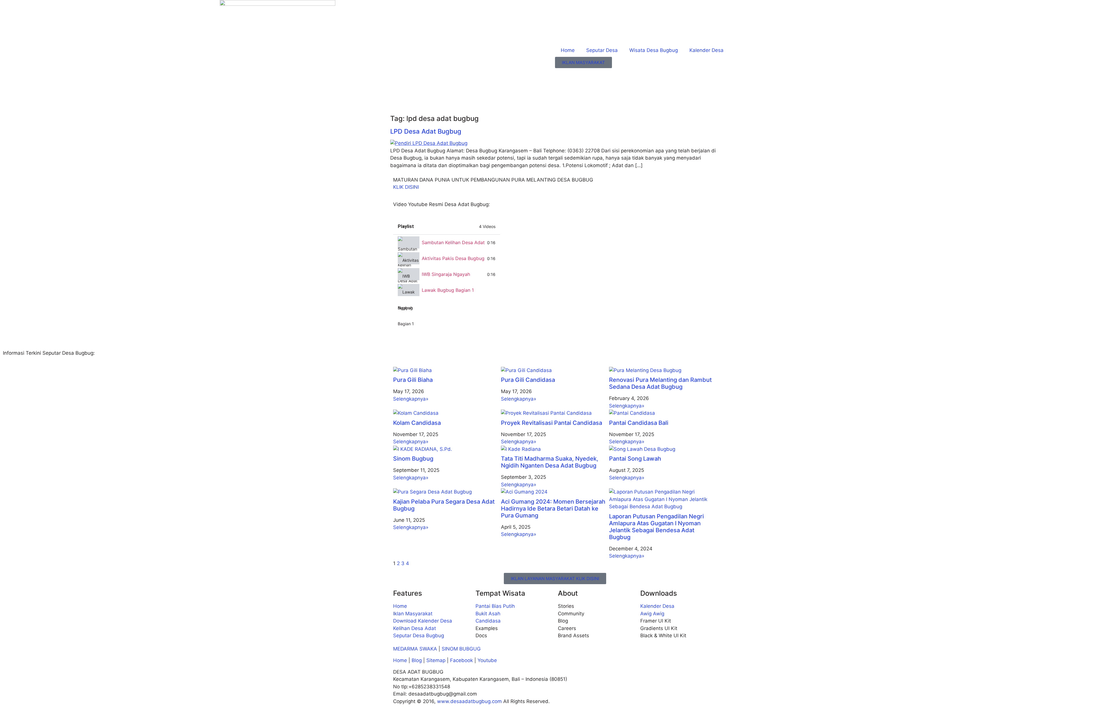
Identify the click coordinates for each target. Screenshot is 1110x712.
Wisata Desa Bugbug (653, 50)
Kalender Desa (706, 50)
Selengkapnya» (410, 399)
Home (568, 50)
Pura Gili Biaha (413, 379)
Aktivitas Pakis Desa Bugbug (453, 258)
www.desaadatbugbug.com (469, 701)
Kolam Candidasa (417, 422)
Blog (417, 660)
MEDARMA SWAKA (415, 649)
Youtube (487, 660)
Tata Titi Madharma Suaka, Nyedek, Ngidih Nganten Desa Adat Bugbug (549, 462)
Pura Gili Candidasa (528, 379)
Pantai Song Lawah (635, 458)
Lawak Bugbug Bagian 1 (448, 290)
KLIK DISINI (406, 187)
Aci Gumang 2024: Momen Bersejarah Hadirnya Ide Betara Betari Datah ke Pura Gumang (553, 508)
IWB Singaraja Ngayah (446, 274)
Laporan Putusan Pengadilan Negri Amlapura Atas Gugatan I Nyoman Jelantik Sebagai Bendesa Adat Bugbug (656, 527)
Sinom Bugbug (413, 458)
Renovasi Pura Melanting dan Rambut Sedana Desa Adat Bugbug (660, 383)
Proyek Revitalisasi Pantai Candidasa (551, 422)
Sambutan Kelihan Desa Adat (453, 242)
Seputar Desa (602, 50)
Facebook (461, 660)
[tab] (446, 243)
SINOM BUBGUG (461, 649)
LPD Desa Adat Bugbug (425, 131)
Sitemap (435, 660)
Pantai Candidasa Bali (638, 422)
